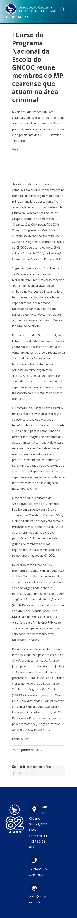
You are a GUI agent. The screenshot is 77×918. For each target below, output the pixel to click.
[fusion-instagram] (26, 16)
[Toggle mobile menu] (70, 9)
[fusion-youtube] (19, 16)
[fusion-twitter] (13, 16)
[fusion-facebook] (6, 16)
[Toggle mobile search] (62, 9)
